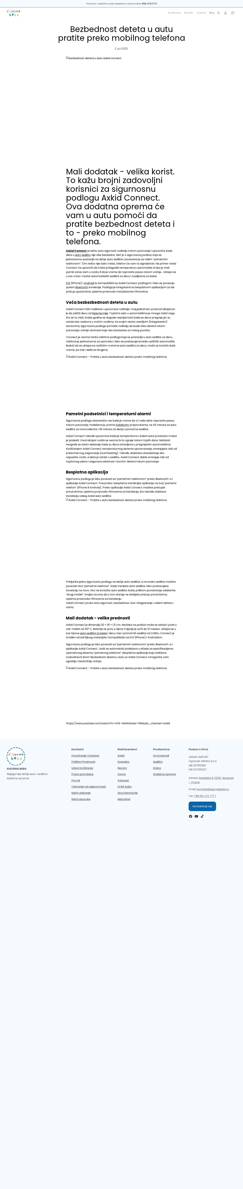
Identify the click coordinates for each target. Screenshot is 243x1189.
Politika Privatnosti (83, 762)
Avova (122, 774)
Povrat (75, 780)
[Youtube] (196, 816)
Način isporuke (80, 799)
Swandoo (123, 762)
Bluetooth (81, 287)
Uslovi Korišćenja (82, 768)
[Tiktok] (202, 816)
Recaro (122, 768)
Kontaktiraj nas (202, 806)
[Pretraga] (218, 13)
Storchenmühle (128, 793)
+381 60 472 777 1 (205, 796)
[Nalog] (225, 13)
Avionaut (123, 780)
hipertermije (100, 313)
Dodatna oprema (164, 774)
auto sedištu (83, 255)
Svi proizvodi (161, 756)
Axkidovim (122, 425)
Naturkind (124, 799)
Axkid (121, 756)
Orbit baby (125, 787)
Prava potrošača (82, 774)
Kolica (157, 768)
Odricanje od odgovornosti (88, 787)
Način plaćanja (81, 793)
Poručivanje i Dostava (85, 756)
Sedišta (157, 762)
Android (89, 283)
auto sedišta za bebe (93, 633)
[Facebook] (191, 816)
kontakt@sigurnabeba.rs (213, 789)
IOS (68, 283)
